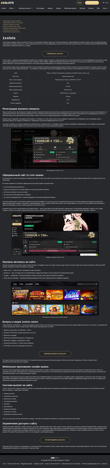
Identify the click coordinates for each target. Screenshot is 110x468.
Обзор (11, 8)
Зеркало (50, 8)
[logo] (7, 3)
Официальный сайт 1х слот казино (13, 22)
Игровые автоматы (25, 8)
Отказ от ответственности (52, 463)
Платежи (82, 8)
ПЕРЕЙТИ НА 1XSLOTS (55, 53)
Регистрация (92, 3)
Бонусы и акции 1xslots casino (11, 26)
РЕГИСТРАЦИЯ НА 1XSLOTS (55, 440)
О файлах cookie (38, 463)
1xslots (4, 8)
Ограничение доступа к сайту (11, 31)
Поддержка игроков (26, 463)
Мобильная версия (70, 8)
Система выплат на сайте (10, 30)
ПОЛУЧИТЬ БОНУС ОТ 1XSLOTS (55, 353)
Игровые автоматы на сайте (11, 24)
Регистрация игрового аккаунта (12, 21)
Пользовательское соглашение (71, 463)
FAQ (98, 8)
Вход (79, 3)
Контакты (104, 463)
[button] (107, 461)
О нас (104, 8)
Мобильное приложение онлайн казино (14, 28)
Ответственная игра (13, 463)
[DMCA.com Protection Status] (55, 458)
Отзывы (90, 8)
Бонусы (58, 8)
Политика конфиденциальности (91, 463)
